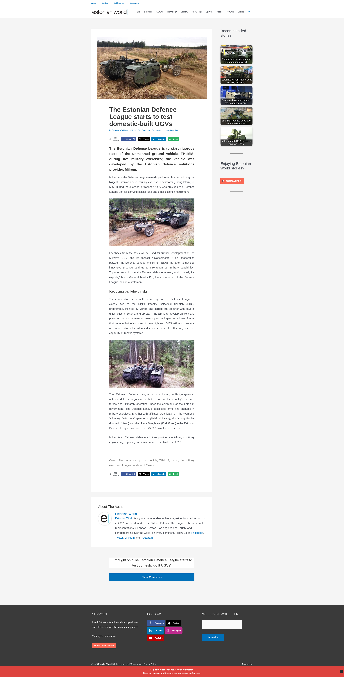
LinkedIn (130, 537)
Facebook (197, 532)
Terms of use (136, 664)
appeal (156, 673)
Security (155, 130)
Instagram (147, 537)
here (136, 622)
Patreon (195, 673)
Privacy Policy (150, 664)
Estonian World (124, 518)
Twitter (119, 537)
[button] (249, 11)
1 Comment (145, 130)
